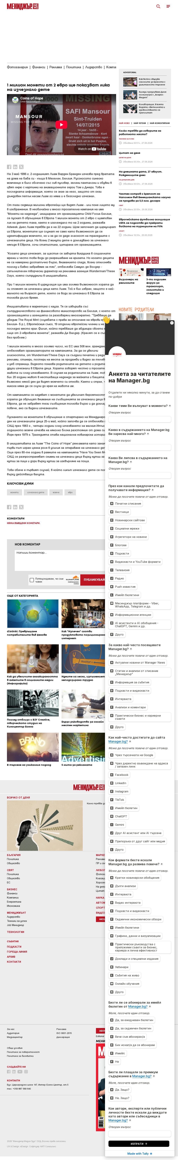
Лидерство (13, 917)
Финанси (12, 893)
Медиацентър (15, 1037)
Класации (101, 878)
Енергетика (14, 902)
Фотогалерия (104, 874)
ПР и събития (104, 863)
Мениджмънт (16, 912)
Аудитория (13, 1033)
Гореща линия (17, 951)
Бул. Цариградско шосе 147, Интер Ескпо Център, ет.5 (37, 1085)
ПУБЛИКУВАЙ (94, 580)
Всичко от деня (18, 797)
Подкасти (14, 946)
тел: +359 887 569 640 (19, 1089)
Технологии (15, 932)
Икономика (13, 906)
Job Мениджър (15, 925)
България (14, 855)
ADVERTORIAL (129, 72)
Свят (10, 870)
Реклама (101, 859)
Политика (13, 859)
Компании (13, 897)
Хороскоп (101, 882)
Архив (11, 956)
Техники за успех (17, 921)
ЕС (8, 882)
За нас (10, 1029)
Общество (13, 863)
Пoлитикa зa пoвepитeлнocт (23, 1052)
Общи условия (14, 1048)
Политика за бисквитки (20, 1056)
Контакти (14, 961)
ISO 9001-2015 (64, 1033)
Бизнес (12, 889)
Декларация (63, 1037)
